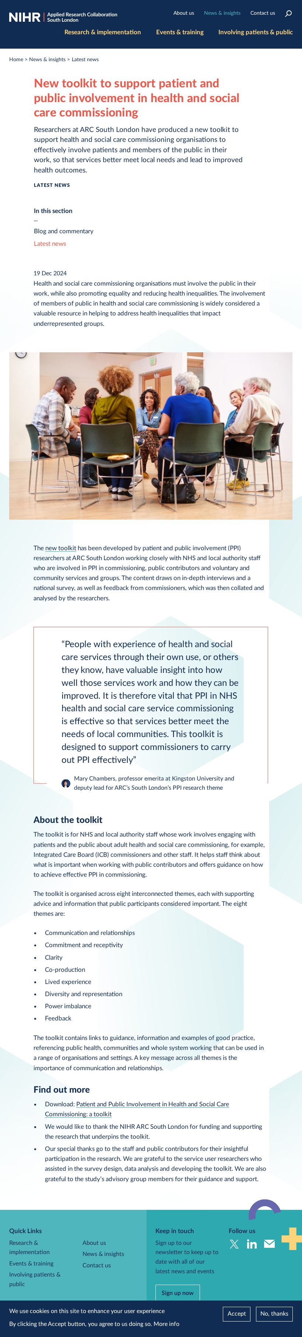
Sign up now (178, 1293)
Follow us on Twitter (234, 1244)
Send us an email (269, 1244)
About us (183, 13)
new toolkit (60, 548)
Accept (237, 1314)
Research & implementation (102, 32)
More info (166, 1324)
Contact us (262, 13)
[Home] (63, 18)
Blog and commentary (64, 231)
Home (16, 59)
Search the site (288, 13)
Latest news (85, 59)
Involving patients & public (255, 32)
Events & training (180, 32)
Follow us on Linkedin (251, 1244)
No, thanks (274, 1314)
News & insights (222, 13)
